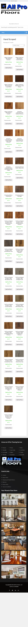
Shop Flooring (7, 0)
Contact (4, 475)
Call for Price (8, 67)
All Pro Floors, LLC (18, 584)
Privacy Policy (5, 484)
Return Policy (5, 477)
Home (1, 0)
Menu (3, 32)
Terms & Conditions (7, 486)
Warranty (4, 482)
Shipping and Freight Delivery (9, 479)
